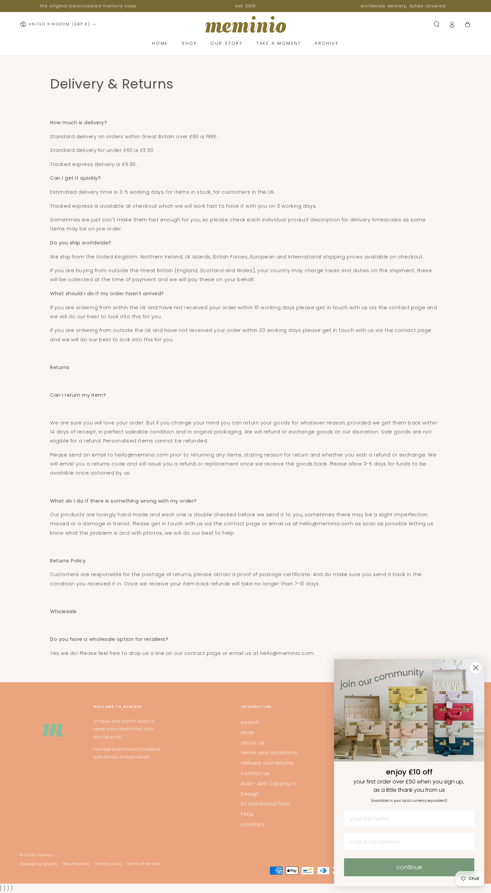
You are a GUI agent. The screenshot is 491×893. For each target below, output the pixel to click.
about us (252, 742)
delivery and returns (267, 763)
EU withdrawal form (265, 803)
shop (247, 732)
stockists (252, 824)
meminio (45, 855)
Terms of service (143, 863)
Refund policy (76, 863)
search (250, 722)
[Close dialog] (476, 668)
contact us (255, 773)
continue (409, 867)
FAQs (247, 814)
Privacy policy (108, 863)
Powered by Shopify (38, 864)
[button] (436, 24)
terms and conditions (269, 752)
